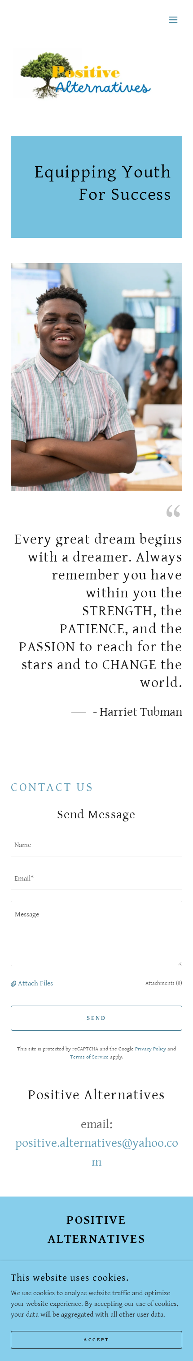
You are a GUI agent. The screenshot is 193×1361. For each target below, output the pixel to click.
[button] (173, 20)
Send (96, 1018)
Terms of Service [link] (89, 1057)
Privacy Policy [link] (150, 1049)
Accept (96, 1340)
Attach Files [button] (35, 983)
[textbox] (96, 845)
